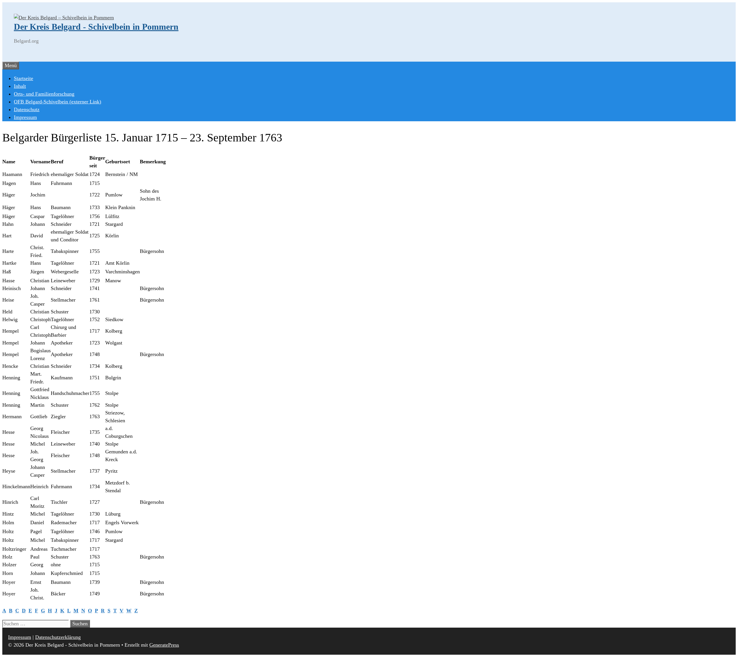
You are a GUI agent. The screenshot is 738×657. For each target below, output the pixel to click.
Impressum (25, 117)
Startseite (23, 78)
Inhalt (20, 86)
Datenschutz (26, 109)
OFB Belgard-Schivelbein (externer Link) (57, 102)
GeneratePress (164, 645)
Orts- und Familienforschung (44, 94)
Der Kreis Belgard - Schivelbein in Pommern (96, 26)
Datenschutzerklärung (58, 637)
